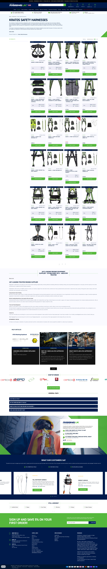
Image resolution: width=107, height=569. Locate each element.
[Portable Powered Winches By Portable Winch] (31, 379)
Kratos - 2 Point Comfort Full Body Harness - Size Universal (72, 63)
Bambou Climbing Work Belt (37, 62)
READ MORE (11, 31)
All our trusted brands (53, 387)
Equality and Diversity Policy (37, 542)
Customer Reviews (35, 540)
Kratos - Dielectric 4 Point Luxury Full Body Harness (71, 245)
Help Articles (34, 536)
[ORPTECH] (6, 380)
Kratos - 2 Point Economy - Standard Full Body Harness (54, 100)
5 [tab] (54, 384)
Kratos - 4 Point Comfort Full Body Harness (38, 208)
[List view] (97, 39)
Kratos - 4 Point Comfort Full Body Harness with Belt (55, 208)
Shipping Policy (35, 547)
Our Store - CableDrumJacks (37, 551)
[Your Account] (77, 5)
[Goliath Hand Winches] (56, 379)
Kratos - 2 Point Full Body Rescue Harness (88, 100)
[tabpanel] (6, 380)
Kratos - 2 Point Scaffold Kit (71, 136)
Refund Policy (34, 544)
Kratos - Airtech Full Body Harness (37, 245)
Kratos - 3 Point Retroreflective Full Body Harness (71, 171)
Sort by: (84, 39)
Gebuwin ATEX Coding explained (24, 351)
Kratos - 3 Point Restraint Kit (55, 170)
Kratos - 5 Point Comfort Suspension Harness (88, 208)
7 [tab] (57, 384)
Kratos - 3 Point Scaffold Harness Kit (88, 171)
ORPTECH (56, 540)
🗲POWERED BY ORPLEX (36, 552)
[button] (83, 5)
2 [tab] (49, 384)
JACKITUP (57, 538)
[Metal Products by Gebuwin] (82, 380)
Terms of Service (35, 548)
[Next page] (68, 264)
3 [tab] (51, 384)
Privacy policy (19, 566)
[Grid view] (95, 39)
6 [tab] (56, 384)
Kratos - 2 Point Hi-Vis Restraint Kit (36, 137)
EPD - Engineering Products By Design (62, 536)
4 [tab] (52, 384)
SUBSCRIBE (93, 522)
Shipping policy (30, 566)
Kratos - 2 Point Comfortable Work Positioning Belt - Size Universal (37, 100)
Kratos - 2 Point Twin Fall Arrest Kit (88, 137)
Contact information (37, 566)
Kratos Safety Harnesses (22, 34)
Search (33, 546)
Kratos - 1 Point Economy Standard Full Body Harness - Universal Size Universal (55, 63)
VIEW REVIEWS (37, 490)
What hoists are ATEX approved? (80, 351)
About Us (33, 535)
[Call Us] (71, 5)
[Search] (64, 5)
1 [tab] (47, 384)
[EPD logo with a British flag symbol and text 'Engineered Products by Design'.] (19, 380)
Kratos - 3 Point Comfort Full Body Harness (38, 171)
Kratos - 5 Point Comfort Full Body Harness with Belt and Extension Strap (72, 208)
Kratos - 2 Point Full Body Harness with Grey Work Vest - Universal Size (72, 100)
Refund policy (14, 566)
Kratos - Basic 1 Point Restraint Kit (53, 245)
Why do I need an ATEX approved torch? (52, 352)
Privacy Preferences (15, 567)
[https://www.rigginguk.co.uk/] (18, 5)
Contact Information (35, 539)
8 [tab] (59, 384)
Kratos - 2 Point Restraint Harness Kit (54, 137)
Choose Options (89, 74)
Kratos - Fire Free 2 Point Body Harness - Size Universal (89, 245)
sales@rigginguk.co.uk (16, 541)
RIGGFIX (56, 539)
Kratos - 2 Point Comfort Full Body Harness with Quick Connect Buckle (89, 63)
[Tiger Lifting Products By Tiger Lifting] (44, 379)
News (33, 538)
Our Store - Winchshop (36, 550)
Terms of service (24, 566)
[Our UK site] (29, 5)
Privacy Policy (34, 543)
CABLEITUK (57, 535)
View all (53, 368)
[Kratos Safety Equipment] (94, 379)
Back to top (11, 278)
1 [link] (59, 264)
